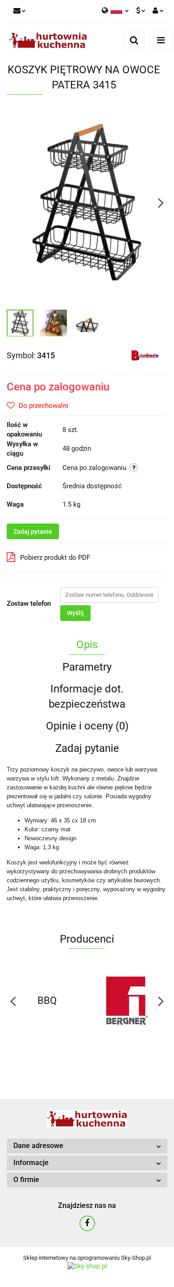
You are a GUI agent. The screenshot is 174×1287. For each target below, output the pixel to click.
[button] (87, 1146)
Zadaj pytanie (32, 531)
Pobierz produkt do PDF (55, 557)
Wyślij (75, 612)
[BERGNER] (127, 1000)
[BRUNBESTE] (145, 355)
